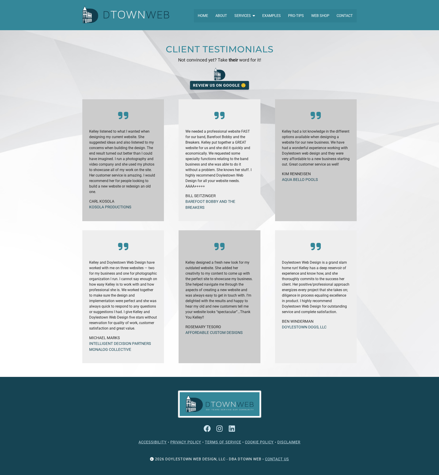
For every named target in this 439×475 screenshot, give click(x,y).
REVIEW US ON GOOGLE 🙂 (219, 85)
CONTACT (345, 15)
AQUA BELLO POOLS (300, 179)
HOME (203, 15)
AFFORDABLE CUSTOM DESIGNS (214, 332)
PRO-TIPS (296, 15)
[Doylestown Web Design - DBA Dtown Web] (125, 14)
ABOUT (221, 15)
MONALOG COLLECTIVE (110, 349)
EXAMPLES (271, 15)
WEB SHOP (320, 15)
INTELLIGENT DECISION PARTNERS (120, 343)
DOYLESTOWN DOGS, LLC (304, 327)
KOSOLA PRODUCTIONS (110, 207)
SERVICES (242, 15)
